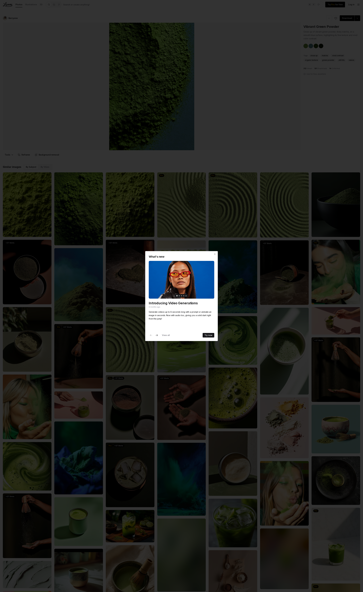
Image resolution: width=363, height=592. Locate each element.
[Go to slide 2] (179, 295)
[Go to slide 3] (181, 295)
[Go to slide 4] (183, 295)
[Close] (215, 254)
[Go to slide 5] (186, 295)
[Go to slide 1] (177, 295)
